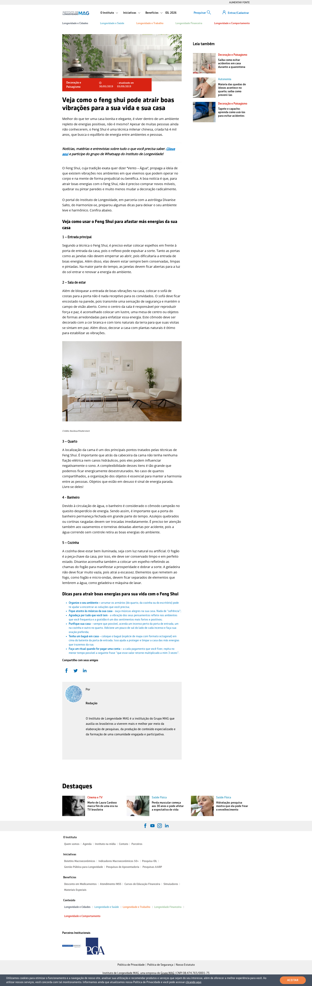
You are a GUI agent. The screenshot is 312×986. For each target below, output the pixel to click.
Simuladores (170, 884)
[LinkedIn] (166, 825)
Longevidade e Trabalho (149, 23)
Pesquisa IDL (149, 861)
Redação (92, 703)
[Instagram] (159, 825)
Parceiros (136, 844)
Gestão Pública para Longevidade (83, 866)
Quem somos (71, 844)
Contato (123, 844)
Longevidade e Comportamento (232, 23)
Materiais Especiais (75, 889)
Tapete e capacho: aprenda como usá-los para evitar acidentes (231, 112)
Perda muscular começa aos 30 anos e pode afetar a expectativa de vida (168, 806)
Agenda (87, 844)
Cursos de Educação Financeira (142, 884)
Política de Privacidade (131, 964)
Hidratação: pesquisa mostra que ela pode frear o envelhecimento (232, 806)
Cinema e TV (95, 797)
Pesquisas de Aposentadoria (122, 866)
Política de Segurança (160, 964)
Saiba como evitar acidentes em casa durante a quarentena (231, 63)
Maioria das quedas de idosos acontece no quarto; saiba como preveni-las (232, 90)
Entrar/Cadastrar (238, 12)
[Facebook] (145, 825)
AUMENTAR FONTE (239, 2)
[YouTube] (152, 825)
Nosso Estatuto (185, 964)
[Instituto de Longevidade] (75, 13)
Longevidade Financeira (189, 23)
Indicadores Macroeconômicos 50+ (118, 861)
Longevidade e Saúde (112, 23)
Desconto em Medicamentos (80, 884)
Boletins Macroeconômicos (79, 861)
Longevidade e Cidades (75, 23)
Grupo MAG (167, 973)
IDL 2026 (170, 12)
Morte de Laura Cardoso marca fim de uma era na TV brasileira (102, 806)
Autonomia (224, 79)
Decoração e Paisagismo (232, 54)
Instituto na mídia (105, 844)
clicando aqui (193, 982)
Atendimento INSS (110, 884)
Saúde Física (159, 797)
